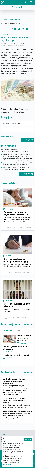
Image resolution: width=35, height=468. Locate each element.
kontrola (14, 227)
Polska (28, 227)
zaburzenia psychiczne (15, 46)
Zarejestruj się (28, 174)
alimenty (10, 272)
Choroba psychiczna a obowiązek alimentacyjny (16, 260)
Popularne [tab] (27, 331)
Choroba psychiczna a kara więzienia (16, 355)
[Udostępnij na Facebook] (15, 29)
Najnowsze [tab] (8, 331)
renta (3, 46)
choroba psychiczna (23, 272)
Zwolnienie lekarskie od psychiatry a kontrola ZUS (16, 213)
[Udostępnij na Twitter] (19, 29)
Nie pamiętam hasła (7, 136)
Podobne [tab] (18, 331)
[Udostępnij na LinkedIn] (23, 29)
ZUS (7, 227)
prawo (21, 227)
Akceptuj (28, 439)
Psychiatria (17, 7)
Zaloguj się (29, 140)
